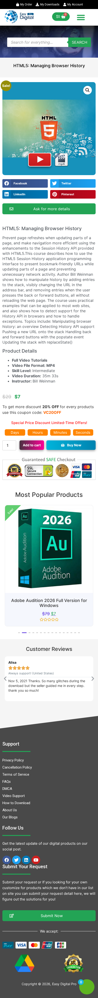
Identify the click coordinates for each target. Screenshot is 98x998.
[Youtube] (36, 860)
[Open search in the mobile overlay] (49, 42)
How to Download (16, 803)
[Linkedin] (26, 860)
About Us (9, 810)
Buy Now (74, 445)
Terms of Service (15, 774)
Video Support (13, 796)
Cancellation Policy (17, 767)
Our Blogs (10, 817)
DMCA (7, 789)
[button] (80, 17)
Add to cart (32, 445)
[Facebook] (6, 860)
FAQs (6, 781)
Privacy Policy (13, 760)
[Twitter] (16, 860)
